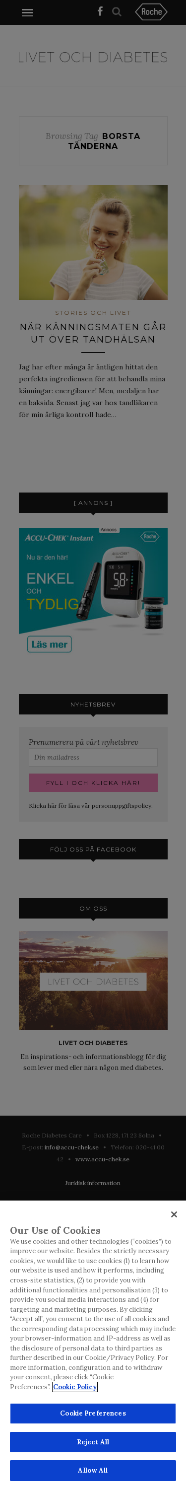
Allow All (93, 1470)
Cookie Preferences (92, 1413)
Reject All (93, 1442)
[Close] (174, 1214)
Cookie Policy (75, 1387)
